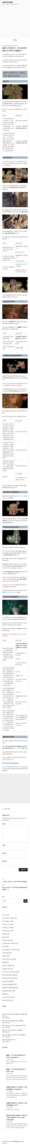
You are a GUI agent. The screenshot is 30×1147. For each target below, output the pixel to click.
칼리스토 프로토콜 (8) (8, 981)
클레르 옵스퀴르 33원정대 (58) (10, 987)
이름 (3, 845)
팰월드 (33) (5, 994)
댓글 (3, 823)
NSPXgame (7, 2)
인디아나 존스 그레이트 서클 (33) (10, 972)
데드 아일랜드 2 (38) (7, 921)
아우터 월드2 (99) (6, 952)
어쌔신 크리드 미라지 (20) (9, 959)
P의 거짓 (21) (5, 915)
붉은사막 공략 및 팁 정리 (8, 1039)
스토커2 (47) (5, 946)
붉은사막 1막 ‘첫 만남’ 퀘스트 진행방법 (12, 1030)
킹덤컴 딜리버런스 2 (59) (8, 990)
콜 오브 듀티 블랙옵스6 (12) (9, 984)
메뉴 (16, 40)
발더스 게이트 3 (7, 808)
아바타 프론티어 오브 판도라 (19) (10, 949)
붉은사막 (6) (5, 937)
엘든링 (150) (5, 962)
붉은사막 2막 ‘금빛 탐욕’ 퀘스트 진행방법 (12, 1020)
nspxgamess (15, 45)
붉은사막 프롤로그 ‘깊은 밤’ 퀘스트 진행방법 (13, 1035)
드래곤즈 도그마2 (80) (8, 927)
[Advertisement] (15, 21)
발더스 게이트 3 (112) (7, 930)
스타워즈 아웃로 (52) (7, 940)
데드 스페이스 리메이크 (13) (9, 918)
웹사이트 (4, 861)
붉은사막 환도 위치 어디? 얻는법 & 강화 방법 (13, 1025)
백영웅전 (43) (5, 934)
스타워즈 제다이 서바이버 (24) (10, 943)
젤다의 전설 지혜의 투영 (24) (9, 978)
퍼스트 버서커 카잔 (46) (8, 997)
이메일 (4, 853)
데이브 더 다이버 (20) (7, 924)
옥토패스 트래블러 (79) (8, 965)
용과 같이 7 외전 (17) (7, 968)
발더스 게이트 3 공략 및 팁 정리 (10, 763)
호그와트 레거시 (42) (7, 1000)
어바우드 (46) (5, 956)
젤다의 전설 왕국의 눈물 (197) (10, 975)
